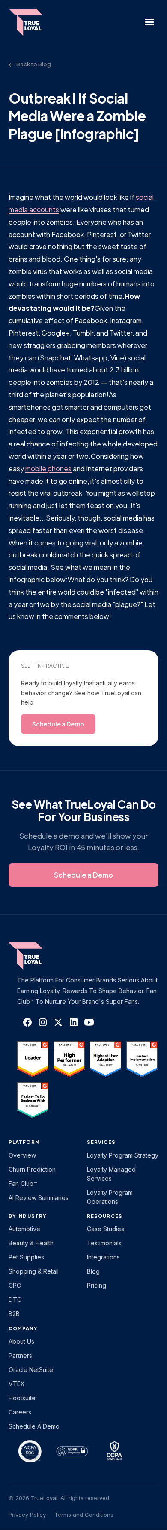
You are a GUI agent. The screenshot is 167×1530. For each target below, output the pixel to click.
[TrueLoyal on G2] (32, 1059)
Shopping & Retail (34, 1271)
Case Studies (105, 1228)
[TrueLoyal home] (38, 956)
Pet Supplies (26, 1257)
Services (101, 1142)
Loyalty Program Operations (110, 1197)
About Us (21, 1341)
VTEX (17, 1383)
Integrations (103, 1257)
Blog (93, 1271)
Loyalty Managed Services (111, 1174)
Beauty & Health (31, 1243)
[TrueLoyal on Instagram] (43, 1022)
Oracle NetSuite (31, 1369)
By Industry (27, 1216)
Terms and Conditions (83, 1514)
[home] (30, 22)
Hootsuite (22, 1398)
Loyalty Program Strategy (122, 1155)
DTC (15, 1299)
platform (24, 1142)
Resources (104, 1216)
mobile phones (48, 468)
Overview (22, 1155)
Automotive (24, 1228)
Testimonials (104, 1243)
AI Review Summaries (39, 1197)
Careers (20, 1412)
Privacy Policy (27, 1514)
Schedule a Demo (34, 1426)
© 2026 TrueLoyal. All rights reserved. (59, 1497)
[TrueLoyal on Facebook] (27, 1022)
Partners (20, 1355)
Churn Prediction (32, 1169)
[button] (149, 22)
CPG (15, 1285)
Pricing (96, 1285)
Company (23, 1328)
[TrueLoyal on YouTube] (89, 1022)
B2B (14, 1313)
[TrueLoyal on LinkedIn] (74, 1022)
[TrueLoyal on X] (58, 1022)
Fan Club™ (23, 1183)
